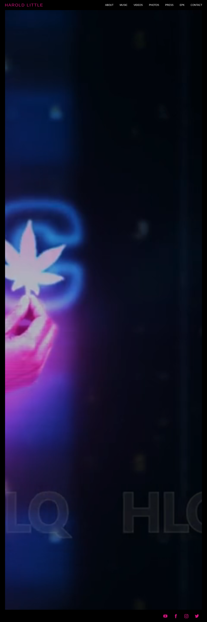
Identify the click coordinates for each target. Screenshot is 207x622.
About (109, 5)
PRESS (169, 5)
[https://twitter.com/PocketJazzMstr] (197, 616)
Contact (196, 5)
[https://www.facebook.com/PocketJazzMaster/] (176, 616)
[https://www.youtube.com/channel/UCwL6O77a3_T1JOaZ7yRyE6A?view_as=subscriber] (165, 616)
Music (124, 5)
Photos (154, 5)
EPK (182, 5)
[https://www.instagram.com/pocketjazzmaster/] (186, 616)
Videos (138, 5)
